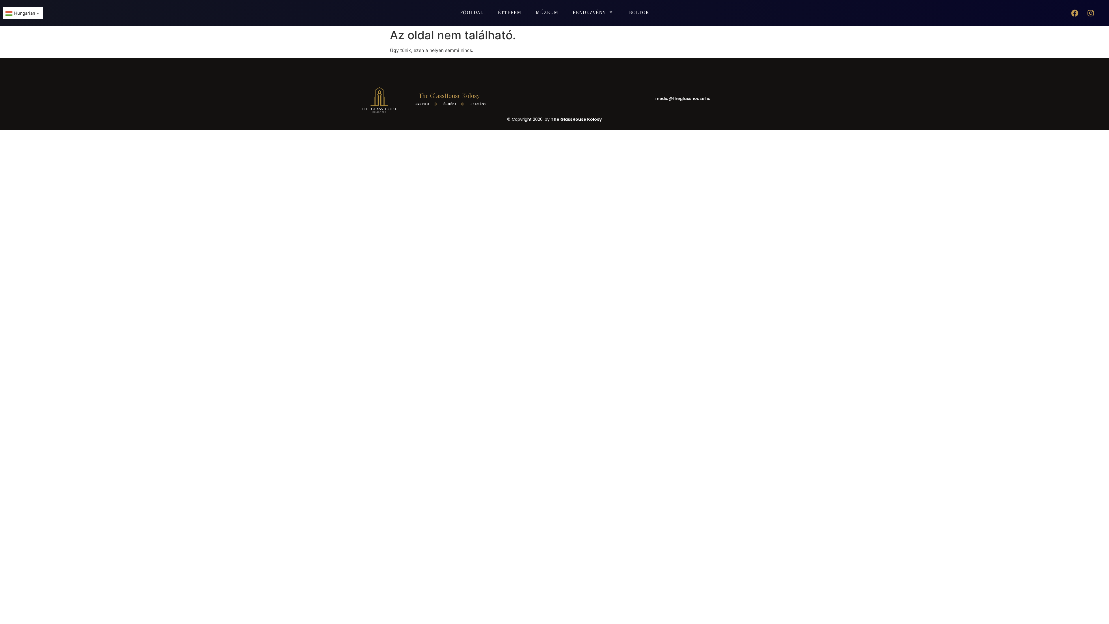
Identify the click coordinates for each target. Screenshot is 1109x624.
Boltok (639, 12)
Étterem (509, 12)
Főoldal (471, 12)
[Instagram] (1091, 13)
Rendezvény (589, 12)
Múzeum (547, 12)
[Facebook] (1075, 13)
